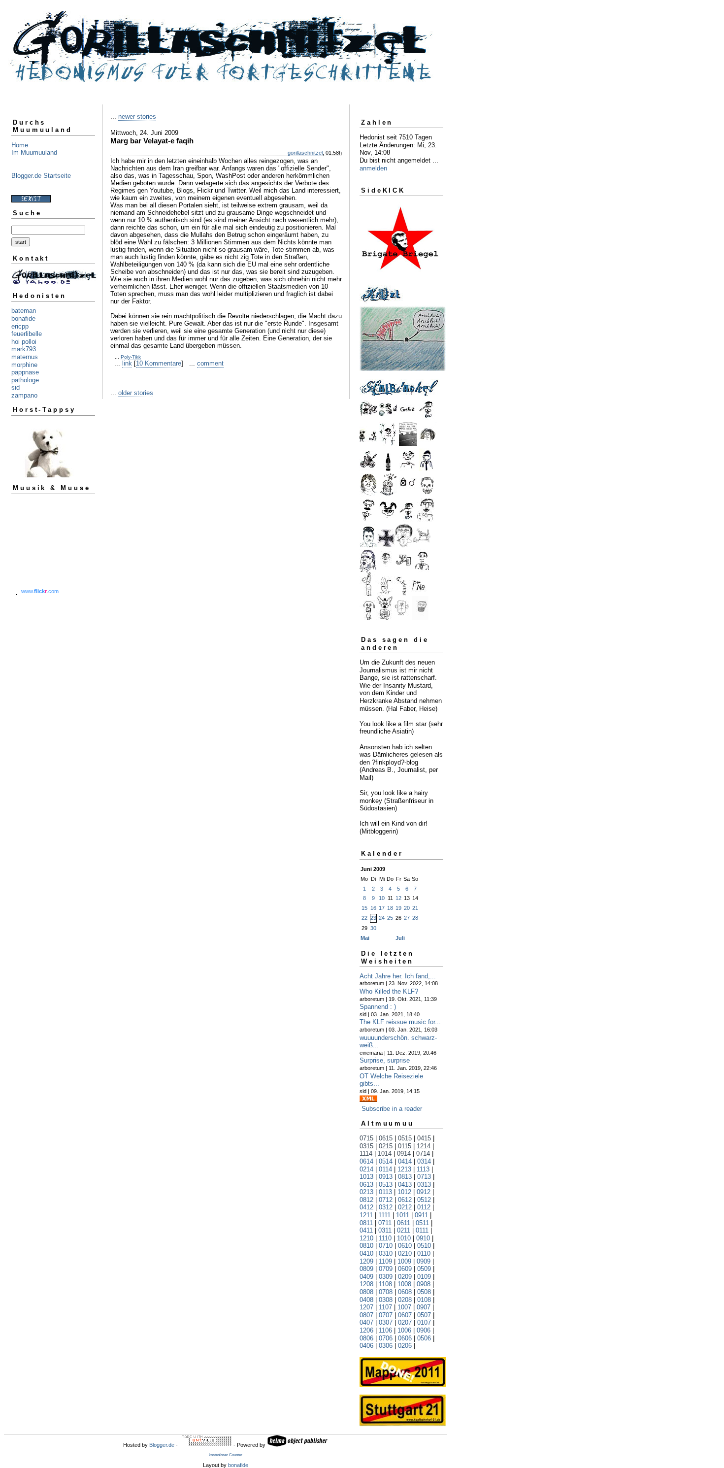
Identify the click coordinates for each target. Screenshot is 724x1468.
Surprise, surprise (385, 1060)
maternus (24, 357)
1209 (366, 1261)
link (127, 363)
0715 (366, 1138)
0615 (386, 1138)
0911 (421, 1215)
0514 (386, 1161)
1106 (385, 1330)
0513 (386, 1184)
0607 (405, 1315)
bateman (23, 310)
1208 (366, 1284)
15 (364, 908)
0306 (386, 1345)
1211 (366, 1215)
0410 (366, 1253)
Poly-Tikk (131, 357)
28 (415, 918)
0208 (405, 1299)
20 (407, 908)
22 (364, 918)
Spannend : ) (378, 1006)
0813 (405, 1176)
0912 (423, 1192)
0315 (366, 1146)
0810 (366, 1245)
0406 (366, 1345)
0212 (405, 1207)
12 (398, 898)
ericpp (20, 326)
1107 (385, 1307)
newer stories (137, 116)
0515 (405, 1138)
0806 (366, 1338)
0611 (403, 1223)
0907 (423, 1307)
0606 (405, 1338)
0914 (404, 1153)
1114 (366, 1153)
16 (373, 908)
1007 (404, 1307)
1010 (404, 1238)
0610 (405, 1245)
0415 (424, 1138)
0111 (422, 1230)
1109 (385, 1261)
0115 (404, 1146)
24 (382, 918)
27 (407, 918)
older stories (135, 393)
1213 (404, 1169)
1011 (402, 1215)
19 (398, 908)
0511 (422, 1223)
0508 (424, 1292)
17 (382, 908)
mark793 (23, 349)
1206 (366, 1330)
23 (373, 918)
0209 (405, 1276)
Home (19, 145)
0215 (386, 1146)
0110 (423, 1253)
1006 (404, 1330)
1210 (366, 1238)
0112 (423, 1207)
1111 (384, 1215)
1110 (385, 1238)
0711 (385, 1223)
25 (390, 918)
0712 (386, 1199)
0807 (366, 1315)
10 (382, 898)
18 (390, 908)
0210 (405, 1253)
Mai (365, 938)
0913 (386, 1176)
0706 (386, 1338)
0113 (385, 1192)
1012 (404, 1192)
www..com (40, 591)
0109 (424, 1276)
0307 (386, 1322)
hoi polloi (23, 341)
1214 (423, 1146)
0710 (386, 1245)
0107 (424, 1322)
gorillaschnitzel (305, 153)
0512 (424, 1199)
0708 (386, 1292)
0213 (366, 1192)
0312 (386, 1207)
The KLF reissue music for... (400, 1022)
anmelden (373, 168)
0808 (366, 1292)
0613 (366, 1184)
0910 (423, 1238)
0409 (366, 1276)
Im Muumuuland (34, 152)
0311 (385, 1230)
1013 (366, 1176)
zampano (24, 395)
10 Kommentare (158, 363)
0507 (424, 1315)
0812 (366, 1199)
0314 (424, 1161)
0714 (423, 1153)
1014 (385, 1153)
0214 (366, 1169)
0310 (386, 1253)
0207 (405, 1322)
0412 (366, 1207)
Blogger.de (161, 1445)
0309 (386, 1276)
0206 (405, 1345)
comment (210, 363)
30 (373, 928)
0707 (386, 1315)
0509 (424, 1268)
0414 (405, 1161)
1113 (423, 1169)
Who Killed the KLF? (389, 991)
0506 (424, 1338)
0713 (424, 1176)
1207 (366, 1307)
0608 (405, 1292)
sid (15, 387)
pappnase (25, 372)
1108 (385, 1284)
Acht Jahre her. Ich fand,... (398, 976)
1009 (404, 1261)
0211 (403, 1230)
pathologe (25, 380)
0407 (366, 1322)
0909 (423, 1261)
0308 (386, 1299)
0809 (366, 1268)
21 (415, 908)
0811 (366, 1223)
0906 (423, 1330)
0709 (386, 1268)
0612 (405, 1199)
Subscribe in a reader (392, 1108)
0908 (423, 1284)
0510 (424, 1245)
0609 (405, 1268)
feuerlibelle (26, 333)
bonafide (23, 318)
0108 (424, 1299)
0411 (366, 1230)
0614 (366, 1161)
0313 (424, 1184)
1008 (404, 1284)
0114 (385, 1169)
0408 (366, 1299)
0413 (405, 1184)
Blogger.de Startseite (41, 175)
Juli (400, 938)
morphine (24, 364)
